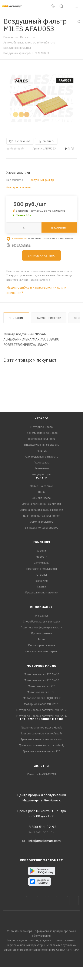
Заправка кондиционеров (41, 527)
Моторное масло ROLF (41, 692)
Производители (41, 633)
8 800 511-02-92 (42, 827)
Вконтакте (30, 900)
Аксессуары (41, 462)
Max (41, 900)
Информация (41, 607)
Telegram (52, 900)
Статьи (41, 586)
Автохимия (41, 468)
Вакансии (42, 580)
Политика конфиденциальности (41, 627)
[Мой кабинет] (69, 7)
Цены (41, 492)
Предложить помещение (41, 592)
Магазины (41, 615)
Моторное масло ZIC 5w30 (41, 680)
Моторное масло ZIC (41, 686)
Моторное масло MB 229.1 (41, 704)
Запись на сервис (41, 486)
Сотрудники (41, 563)
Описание (16, 318)
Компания (41, 542)
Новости (41, 556)
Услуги (41, 477)
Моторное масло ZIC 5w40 (41, 674)
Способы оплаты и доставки (41, 621)
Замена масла (41, 498)
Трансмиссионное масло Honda (41, 727)
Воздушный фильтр (41, 180)
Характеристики (48, 318)
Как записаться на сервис (41, 651)
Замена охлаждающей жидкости (41, 510)
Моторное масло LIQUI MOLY (41, 698)
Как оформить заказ (41, 645)
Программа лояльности (41, 569)
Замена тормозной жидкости (41, 504)
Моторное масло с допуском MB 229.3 (41, 710)
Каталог (41, 418)
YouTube (63, 900)
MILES (69, 149)
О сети (41, 551)
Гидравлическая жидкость (41, 445)
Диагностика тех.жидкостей (41, 516)
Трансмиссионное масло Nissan (41, 739)
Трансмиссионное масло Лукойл (42, 733)
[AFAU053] (41, 98)
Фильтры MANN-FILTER (41, 774)
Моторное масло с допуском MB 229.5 (41, 716)
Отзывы (41, 574)
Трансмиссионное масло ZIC (41, 751)
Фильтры (41, 450)
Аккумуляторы (41, 474)
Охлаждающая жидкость (41, 456)
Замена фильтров (41, 521)
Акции (41, 639)
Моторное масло (41, 427)
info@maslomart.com (45, 841)
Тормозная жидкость (41, 439)
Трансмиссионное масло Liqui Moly (41, 745)
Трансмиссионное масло (42, 433)
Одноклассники (74, 900)
